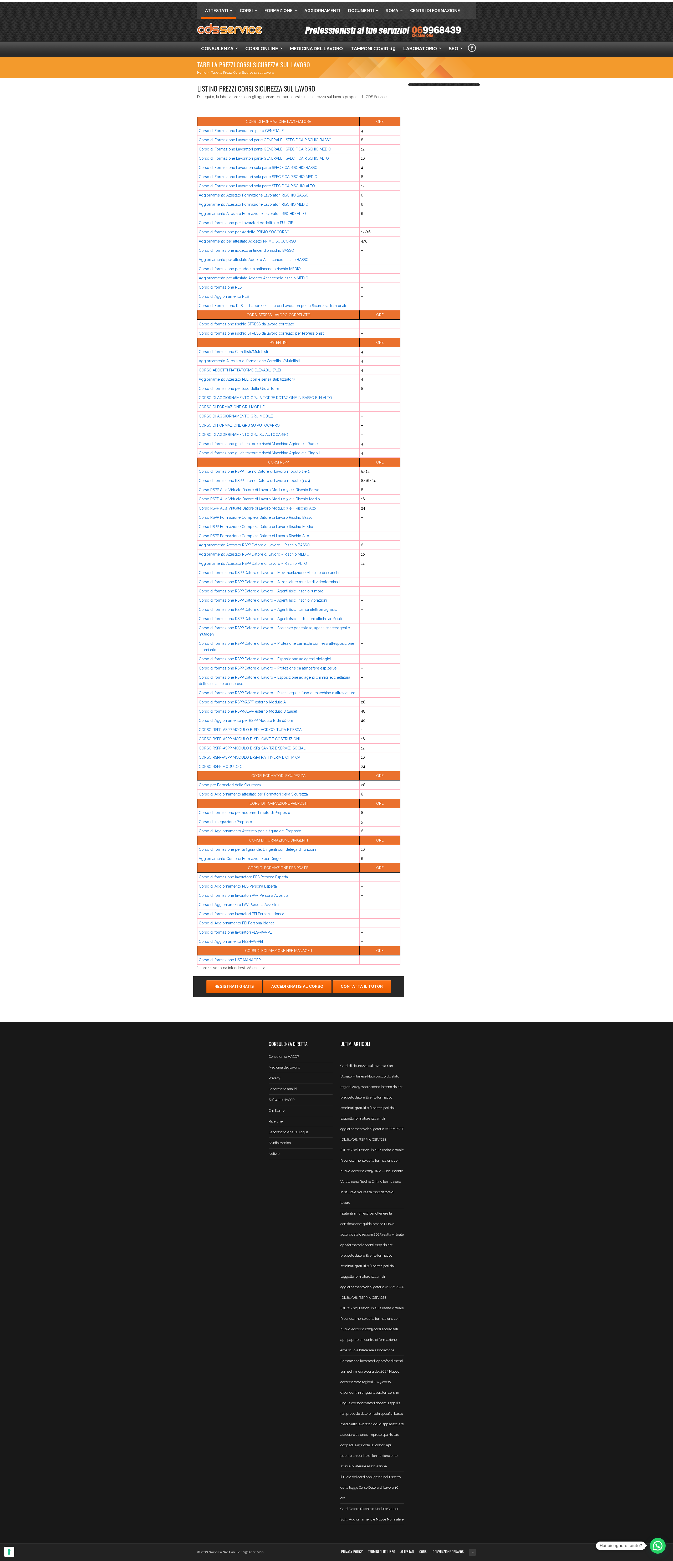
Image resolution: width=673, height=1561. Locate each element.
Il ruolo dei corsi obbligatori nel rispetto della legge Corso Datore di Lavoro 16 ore (370, 1487)
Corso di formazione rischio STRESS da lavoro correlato (246, 324)
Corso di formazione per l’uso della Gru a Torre (239, 388)
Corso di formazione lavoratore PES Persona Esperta (243, 877)
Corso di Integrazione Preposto (225, 822)
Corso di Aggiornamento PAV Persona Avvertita (239, 905)
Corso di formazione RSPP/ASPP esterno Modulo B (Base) (248, 711)
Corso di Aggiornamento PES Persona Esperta (238, 886)
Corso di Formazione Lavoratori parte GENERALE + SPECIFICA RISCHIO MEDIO (265, 149)
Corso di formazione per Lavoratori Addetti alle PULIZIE (246, 223)
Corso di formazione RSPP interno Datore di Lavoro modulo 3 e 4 (254, 481)
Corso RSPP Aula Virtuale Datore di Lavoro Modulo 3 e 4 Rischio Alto (257, 508)
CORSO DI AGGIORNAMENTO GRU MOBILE (236, 416)
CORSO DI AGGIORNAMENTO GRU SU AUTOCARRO (243, 434)
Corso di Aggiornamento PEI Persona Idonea (236, 923)
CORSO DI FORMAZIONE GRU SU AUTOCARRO (239, 425)
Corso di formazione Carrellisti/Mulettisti (233, 352)
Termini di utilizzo (381, 1551)
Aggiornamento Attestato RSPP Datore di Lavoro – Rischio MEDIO (254, 554)
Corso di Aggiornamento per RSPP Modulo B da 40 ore (246, 720)
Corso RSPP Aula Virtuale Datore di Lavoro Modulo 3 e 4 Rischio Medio (259, 499)
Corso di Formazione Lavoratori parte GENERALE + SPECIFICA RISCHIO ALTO (264, 158)
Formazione (278, 10)
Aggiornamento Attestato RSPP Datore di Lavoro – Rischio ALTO (253, 563)
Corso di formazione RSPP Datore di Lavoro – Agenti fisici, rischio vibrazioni (263, 600)
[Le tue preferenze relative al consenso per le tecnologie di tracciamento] (9, 1552)
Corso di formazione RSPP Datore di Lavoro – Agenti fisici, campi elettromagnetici (268, 609)
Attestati (216, 10)
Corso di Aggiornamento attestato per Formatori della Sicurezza (253, 794)
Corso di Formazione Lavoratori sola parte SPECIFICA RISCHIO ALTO (257, 186)
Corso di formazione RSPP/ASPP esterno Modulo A (242, 702)
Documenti (361, 10)
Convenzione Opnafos (448, 1551)
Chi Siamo (276, 1110)
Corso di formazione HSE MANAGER (230, 960)
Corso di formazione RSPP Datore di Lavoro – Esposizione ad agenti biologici (265, 659)
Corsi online (261, 48)
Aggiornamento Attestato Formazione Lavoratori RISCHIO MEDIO (253, 204)
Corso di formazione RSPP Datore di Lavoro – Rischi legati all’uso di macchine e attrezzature (277, 693)
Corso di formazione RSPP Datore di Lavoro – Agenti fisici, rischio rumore (261, 591)
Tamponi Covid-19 (373, 48)
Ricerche (276, 1121)
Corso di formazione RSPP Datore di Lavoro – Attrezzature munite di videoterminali (269, 582)
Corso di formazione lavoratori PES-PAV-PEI (236, 932)
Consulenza (217, 48)
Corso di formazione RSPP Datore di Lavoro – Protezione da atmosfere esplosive (267, 668)
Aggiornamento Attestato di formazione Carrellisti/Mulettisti (249, 361)
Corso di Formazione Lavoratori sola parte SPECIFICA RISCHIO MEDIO (258, 177)
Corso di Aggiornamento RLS (224, 296)
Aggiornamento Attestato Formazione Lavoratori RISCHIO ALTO (252, 214)
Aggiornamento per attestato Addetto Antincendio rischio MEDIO (253, 278)
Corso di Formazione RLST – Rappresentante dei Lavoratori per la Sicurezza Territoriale (273, 306)
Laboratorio (420, 48)
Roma (392, 10)
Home (201, 72)
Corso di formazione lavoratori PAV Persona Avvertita (243, 895)
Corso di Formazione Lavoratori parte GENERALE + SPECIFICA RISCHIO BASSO (265, 140)
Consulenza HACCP (284, 1057)
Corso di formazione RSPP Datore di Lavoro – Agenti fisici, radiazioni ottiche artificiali (270, 619)
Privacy (274, 1078)
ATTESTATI (407, 1551)
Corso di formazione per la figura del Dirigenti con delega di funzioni (257, 849)
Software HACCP (281, 1100)
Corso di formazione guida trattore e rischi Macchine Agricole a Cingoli (259, 453)
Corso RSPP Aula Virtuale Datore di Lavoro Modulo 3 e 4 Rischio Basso (259, 490)
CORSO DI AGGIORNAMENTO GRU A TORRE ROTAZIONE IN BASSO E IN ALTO (265, 398)
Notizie (274, 1154)
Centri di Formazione (435, 10)
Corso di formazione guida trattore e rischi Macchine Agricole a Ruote (258, 444)
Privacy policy (352, 1551)
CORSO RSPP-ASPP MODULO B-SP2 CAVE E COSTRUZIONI (249, 739)
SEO (453, 48)
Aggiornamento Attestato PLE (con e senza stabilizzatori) (247, 379)
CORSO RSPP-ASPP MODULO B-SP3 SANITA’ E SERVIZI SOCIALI (252, 748)
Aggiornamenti (322, 10)
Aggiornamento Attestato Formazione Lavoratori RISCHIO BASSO (254, 195)
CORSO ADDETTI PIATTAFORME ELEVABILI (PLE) (240, 370)
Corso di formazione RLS (220, 287)
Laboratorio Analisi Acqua (289, 1132)
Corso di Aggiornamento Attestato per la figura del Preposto (250, 831)
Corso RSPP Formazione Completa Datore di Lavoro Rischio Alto (254, 536)
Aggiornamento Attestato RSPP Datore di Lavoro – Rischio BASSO (254, 545)
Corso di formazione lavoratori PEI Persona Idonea (241, 914)
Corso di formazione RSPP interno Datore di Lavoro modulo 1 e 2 (254, 471)
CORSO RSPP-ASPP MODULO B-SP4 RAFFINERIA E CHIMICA (249, 757)
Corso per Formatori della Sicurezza (230, 785)
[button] (658, 1546)
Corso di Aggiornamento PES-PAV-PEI (231, 941)
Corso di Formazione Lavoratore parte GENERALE (241, 131)
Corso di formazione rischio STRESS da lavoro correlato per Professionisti (261, 333)
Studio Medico (280, 1143)
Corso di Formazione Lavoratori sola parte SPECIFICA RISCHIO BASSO (258, 167)
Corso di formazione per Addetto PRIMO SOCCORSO (244, 232)
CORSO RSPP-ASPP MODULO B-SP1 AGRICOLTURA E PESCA (250, 730)
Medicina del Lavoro (316, 48)
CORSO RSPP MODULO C (220, 766)
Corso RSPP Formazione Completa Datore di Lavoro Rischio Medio (256, 527)
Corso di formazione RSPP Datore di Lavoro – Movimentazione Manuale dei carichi (269, 573)
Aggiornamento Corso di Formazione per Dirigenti (241, 859)
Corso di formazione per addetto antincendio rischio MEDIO (250, 269)
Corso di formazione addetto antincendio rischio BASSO (246, 250)
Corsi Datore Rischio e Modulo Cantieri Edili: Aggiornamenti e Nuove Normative (372, 1514)
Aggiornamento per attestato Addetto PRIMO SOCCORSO (247, 241)
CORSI (423, 1551)
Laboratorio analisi (283, 1089)
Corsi (246, 10)
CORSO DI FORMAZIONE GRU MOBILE (231, 407)
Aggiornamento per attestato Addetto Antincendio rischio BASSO (254, 260)
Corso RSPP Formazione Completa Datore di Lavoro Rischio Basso (256, 517)
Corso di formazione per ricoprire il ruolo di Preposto (244, 812)
